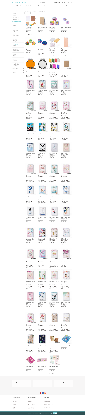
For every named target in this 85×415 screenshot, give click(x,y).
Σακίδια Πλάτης (15, 41)
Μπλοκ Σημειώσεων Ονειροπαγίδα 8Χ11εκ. (64, 154)
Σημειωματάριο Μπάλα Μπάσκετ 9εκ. (30, 70)
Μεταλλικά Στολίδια (15, 35)
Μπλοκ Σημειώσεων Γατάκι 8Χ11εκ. (30, 303)
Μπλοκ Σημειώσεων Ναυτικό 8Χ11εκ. (42, 218)
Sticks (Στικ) (14, 59)
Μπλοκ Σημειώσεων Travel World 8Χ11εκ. (54, 175)
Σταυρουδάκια (15, 40)
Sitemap (13, 408)
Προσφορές (68, 5)
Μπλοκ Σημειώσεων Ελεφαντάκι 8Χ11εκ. (30, 154)
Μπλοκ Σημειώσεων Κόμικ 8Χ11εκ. (41, 133)
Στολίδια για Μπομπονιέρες (49, 5)
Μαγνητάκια (14, 51)
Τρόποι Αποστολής (31, 405)
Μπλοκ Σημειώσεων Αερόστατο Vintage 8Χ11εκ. (42, 91)
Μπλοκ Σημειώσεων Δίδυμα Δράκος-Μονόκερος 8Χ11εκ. (30, 239)
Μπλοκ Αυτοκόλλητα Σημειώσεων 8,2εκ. (29, 28)
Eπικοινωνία (14, 400)
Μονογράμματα (15, 39)
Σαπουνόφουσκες (15, 36)
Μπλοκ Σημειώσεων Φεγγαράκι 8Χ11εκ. (66, 175)
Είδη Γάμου (17, 5)
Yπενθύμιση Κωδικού (46, 401)
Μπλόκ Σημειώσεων (15, 44)
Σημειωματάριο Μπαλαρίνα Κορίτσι (29, 367)
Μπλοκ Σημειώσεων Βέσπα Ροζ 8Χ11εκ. (30, 281)
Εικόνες (14, 29)
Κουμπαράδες (15, 60)
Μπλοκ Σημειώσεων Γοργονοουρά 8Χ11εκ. (42, 260)
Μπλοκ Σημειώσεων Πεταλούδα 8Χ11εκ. (30, 324)
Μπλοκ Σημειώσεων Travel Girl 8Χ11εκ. (53, 281)
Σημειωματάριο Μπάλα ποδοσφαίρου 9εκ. (41, 70)
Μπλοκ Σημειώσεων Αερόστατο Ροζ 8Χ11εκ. (30, 91)
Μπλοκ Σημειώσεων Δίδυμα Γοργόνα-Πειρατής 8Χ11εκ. (42, 239)
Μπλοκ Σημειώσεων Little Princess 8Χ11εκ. (65, 112)
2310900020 (57, 2)
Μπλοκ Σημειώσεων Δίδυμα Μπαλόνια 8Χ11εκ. (65, 218)
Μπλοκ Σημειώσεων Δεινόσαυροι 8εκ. (30, 49)
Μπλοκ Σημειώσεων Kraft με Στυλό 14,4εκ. (65, 70)
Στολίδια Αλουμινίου (15, 65)
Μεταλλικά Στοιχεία (15, 30)
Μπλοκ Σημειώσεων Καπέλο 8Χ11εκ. (30, 218)
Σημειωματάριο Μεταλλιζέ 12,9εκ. (53, 49)
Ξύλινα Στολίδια (15, 24)
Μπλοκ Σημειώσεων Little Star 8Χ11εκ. (53, 91)
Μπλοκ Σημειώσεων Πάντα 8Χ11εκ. (41, 154)
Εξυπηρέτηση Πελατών (32, 397)
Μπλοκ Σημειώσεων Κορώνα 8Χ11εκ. (53, 260)
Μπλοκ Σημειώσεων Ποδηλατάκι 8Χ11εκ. (42, 196)
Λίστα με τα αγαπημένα (47, 405)
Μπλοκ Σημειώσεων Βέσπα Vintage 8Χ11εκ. (29, 112)
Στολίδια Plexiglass (15, 31)
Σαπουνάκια (14, 55)
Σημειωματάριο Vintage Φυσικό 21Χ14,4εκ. (42, 28)
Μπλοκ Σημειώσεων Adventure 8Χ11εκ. (53, 133)
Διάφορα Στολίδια (15, 49)
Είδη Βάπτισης (22, 5)
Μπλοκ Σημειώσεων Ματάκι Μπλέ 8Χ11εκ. (30, 196)
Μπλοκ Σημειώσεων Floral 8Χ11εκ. (65, 260)
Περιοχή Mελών (46, 397)
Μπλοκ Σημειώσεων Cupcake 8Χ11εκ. (53, 112)
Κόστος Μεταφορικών (31, 404)
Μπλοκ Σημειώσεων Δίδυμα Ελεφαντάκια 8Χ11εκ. (65, 239)
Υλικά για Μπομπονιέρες (39, 5)
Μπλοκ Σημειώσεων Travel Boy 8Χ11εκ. (66, 196)
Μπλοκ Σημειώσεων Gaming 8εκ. (42, 48)
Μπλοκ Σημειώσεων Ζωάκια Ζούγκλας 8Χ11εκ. (30, 345)
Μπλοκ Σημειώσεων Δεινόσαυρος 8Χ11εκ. (64, 133)
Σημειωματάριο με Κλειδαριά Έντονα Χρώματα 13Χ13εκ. (42, 367)
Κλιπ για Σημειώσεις (16, 56)
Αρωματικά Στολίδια (16, 61)
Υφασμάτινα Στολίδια (16, 46)
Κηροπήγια (14, 54)
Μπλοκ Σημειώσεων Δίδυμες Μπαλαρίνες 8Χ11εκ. (53, 239)
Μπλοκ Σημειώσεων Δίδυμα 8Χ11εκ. (65, 303)
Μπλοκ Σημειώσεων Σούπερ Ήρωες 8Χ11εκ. (30, 133)
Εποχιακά (63, 5)
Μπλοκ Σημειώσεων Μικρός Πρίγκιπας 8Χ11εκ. (65, 324)
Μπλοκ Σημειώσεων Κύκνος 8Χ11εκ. (42, 112)
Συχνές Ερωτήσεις (31, 400)
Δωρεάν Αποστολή (31, 407)
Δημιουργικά (14, 25)
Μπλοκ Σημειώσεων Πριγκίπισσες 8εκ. (52, 28)
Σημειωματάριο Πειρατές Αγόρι (66, 345)
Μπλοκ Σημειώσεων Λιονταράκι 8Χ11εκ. (54, 303)
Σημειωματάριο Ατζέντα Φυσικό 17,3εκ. (66, 49)
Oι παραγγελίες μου (46, 407)
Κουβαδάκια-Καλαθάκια (16, 64)
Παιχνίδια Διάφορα (15, 26)
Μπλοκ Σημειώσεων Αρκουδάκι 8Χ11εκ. (54, 218)
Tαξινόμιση (34, 11)
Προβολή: (40, 11)
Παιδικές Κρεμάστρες (16, 50)
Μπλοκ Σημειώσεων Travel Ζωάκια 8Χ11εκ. (53, 196)
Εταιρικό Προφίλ (15, 401)
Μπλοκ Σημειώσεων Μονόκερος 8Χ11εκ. (66, 91)
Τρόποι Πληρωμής (31, 408)
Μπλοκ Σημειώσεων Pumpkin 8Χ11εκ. (42, 175)
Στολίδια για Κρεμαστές (16, 63)
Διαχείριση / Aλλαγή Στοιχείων (48, 404)
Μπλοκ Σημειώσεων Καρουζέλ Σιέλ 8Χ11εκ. (42, 303)
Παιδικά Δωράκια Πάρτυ (30, 5)
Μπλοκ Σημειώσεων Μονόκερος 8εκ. (66, 28)
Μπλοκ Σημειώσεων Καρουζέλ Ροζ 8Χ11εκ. (30, 260)
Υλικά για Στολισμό (58, 5)
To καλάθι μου (45, 400)
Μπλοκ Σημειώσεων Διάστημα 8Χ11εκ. (42, 345)
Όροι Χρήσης (14, 404)
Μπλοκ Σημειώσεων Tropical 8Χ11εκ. (42, 281)
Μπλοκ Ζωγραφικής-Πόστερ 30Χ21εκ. (53, 367)
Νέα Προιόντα (14, 407)
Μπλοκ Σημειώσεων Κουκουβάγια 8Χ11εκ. (64, 281)
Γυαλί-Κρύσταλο (15, 34)
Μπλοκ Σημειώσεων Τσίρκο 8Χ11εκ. (42, 324)
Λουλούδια (14, 45)
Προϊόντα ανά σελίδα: (27, 11)
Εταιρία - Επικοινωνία (16, 397)
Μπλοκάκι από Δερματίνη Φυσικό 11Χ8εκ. (54, 345)
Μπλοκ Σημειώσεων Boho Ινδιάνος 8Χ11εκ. (53, 154)
